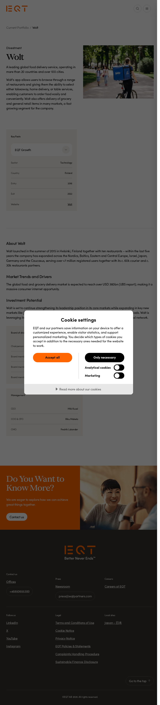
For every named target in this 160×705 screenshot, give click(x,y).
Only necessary (104, 357)
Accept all (52, 357)
